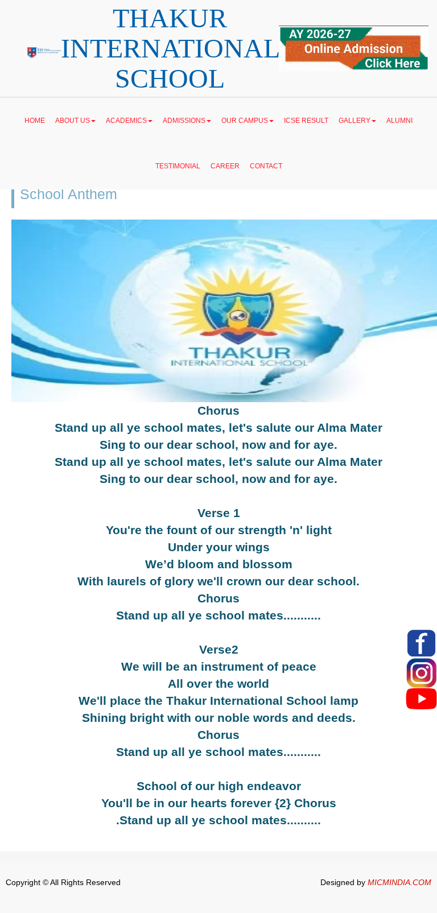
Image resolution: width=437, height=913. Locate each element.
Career (225, 166)
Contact (266, 166)
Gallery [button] (354, 121)
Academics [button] (126, 121)
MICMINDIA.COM (399, 882)
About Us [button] (72, 121)
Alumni (399, 121)
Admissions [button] (184, 121)
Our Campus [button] (244, 121)
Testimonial (177, 166)
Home (34, 121)
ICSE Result (306, 121)
